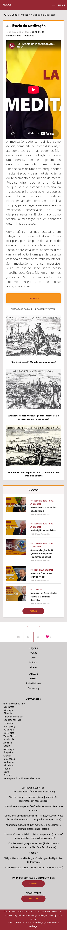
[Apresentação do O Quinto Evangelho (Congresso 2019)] (16, 547)
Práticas (33, 662)
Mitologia (8, 710)
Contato (33, 883)
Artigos (33, 652)
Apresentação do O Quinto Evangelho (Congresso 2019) (41, 553)
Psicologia (36, 501)
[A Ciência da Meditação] (18, 637)
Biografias (8, 752)
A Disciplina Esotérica (43, 530)
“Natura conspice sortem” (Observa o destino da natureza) (33, 867)
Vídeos (33, 667)
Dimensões (9, 758)
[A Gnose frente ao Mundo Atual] (16, 573)
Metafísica (15, 35)
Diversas (7, 775)
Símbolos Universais (13, 716)
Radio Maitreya (33, 683)
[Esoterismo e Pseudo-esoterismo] (16, 504)
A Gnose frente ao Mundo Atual (41, 575)
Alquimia (7, 742)
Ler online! (8, 723)
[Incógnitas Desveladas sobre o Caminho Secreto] (16, 593)
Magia (6, 771)
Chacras (7, 755)
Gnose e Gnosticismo (14, 703)
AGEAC (33, 678)
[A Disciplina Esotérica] (16, 527)
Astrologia (8, 749)
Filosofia (7, 713)
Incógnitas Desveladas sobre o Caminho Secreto (43, 596)
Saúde (6, 768)
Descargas (8, 706)
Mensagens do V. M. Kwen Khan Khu (21, 778)
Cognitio (33, 852)
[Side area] (52, 5)
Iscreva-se (33, 898)
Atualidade (35, 504)
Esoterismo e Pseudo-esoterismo (43, 509)
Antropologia (9, 726)
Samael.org (33, 688)
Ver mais (33, 611)
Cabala (6, 745)
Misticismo (8, 765)
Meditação (28, 35)
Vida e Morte (9, 736)
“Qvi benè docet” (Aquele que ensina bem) (33, 791)
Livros (33, 657)
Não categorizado (12, 719)
